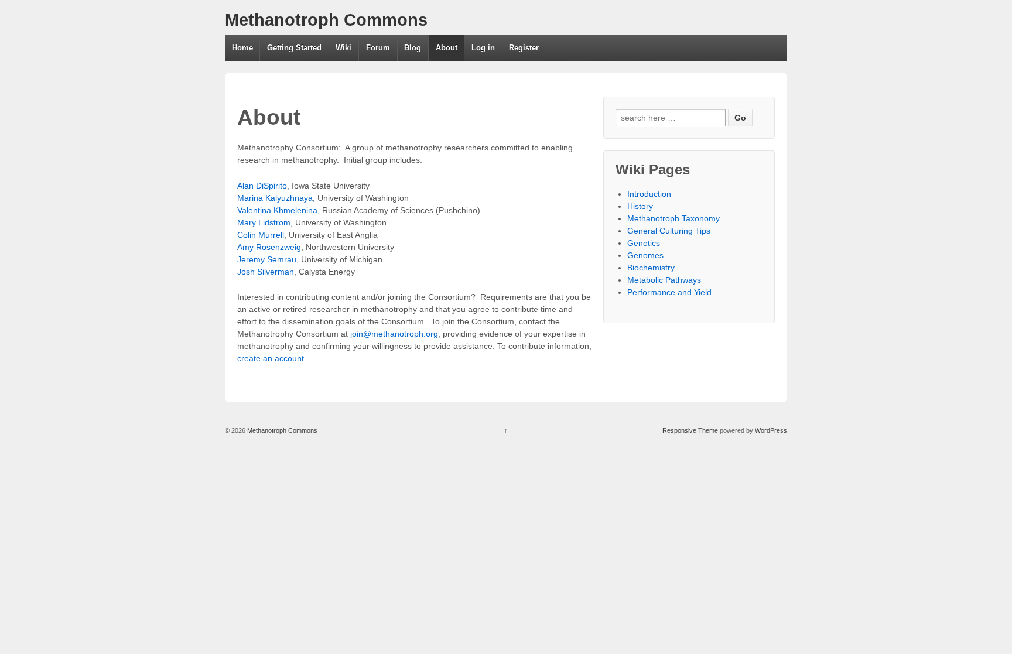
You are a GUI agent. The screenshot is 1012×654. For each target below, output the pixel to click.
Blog (412, 47)
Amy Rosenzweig (269, 247)
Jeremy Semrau (266, 259)
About (446, 47)
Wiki (343, 47)
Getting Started (294, 47)
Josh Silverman (265, 271)
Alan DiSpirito (262, 185)
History (640, 206)
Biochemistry (651, 267)
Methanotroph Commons (326, 20)
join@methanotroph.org (394, 333)
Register (524, 47)
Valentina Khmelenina (277, 210)
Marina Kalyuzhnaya (275, 198)
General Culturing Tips (668, 230)
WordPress (771, 430)
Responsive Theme (690, 430)
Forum (378, 47)
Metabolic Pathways (664, 280)
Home (242, 47)
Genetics (643, 243)
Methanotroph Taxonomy (673, 218)
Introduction (649, 193)
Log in (483, 47)
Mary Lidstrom (263, 222)
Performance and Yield (669, 292)
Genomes (645, 255)
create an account (270, 358)
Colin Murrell (260, 234)
